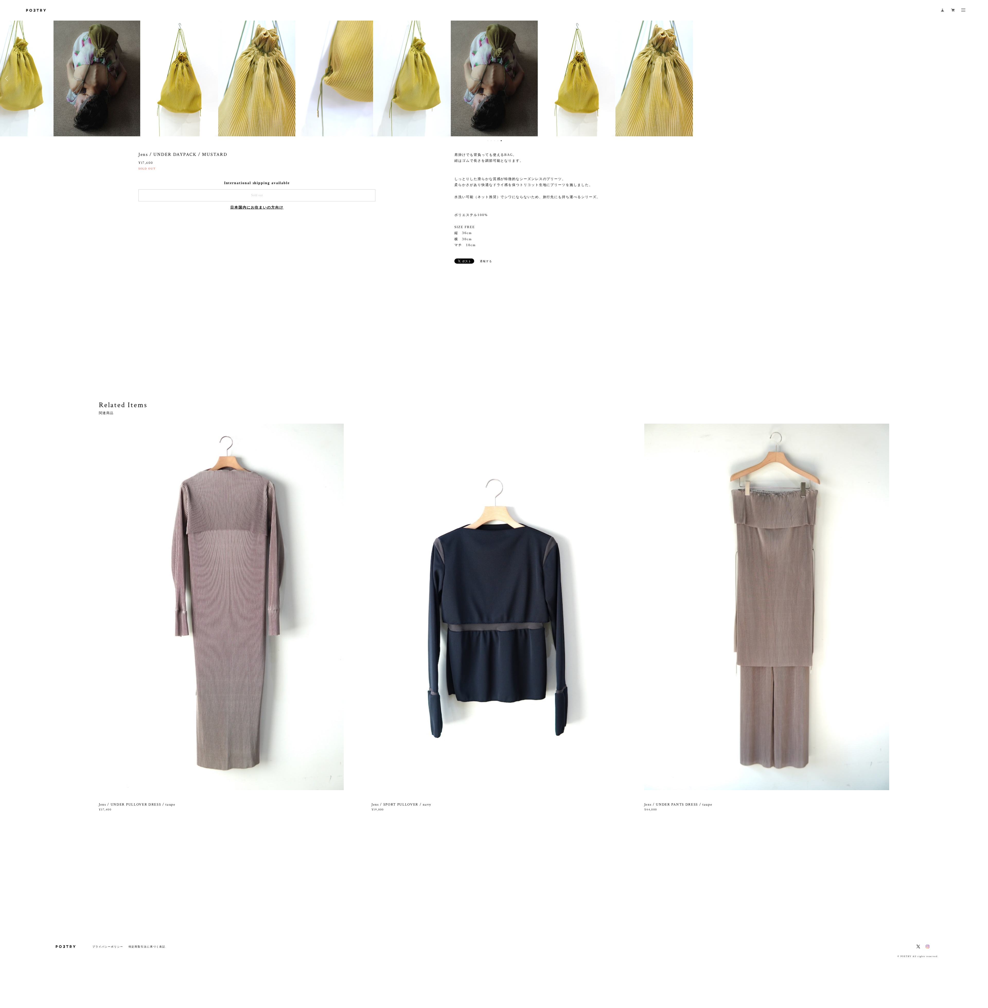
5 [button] (501, 140)
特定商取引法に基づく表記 (147, 946)
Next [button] (980, 78)
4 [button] (497, 140)
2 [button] (491, 140)
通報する (486, 261)
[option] (494, 78)
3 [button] (494, 140)
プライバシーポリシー (107, 946)
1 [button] (487, 140)
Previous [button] (7, 78)
